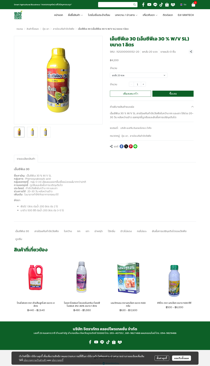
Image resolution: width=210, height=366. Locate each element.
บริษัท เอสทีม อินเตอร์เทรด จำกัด (135, 128)
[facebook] (143, 4)
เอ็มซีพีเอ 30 (22, 231)
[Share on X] (126, 146)
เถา (87, 231)
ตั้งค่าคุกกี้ (162, 358)
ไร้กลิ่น (111, 231)
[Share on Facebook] (122, 146)
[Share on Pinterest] (131, 146)
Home (20, 29)
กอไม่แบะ (142, 231)
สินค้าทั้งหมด (33, 29)
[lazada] (173, 4)
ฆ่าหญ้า (98, 231)
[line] (155, 4)
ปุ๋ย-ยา (45, 29)
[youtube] (149, 4)
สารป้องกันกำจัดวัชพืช (63, 29)
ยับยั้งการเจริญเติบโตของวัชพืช (169, 231)
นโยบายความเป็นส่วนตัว (35, 360)
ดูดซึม (18, 239)
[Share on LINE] (135, 146)
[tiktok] (161, 4)
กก (78, 231)
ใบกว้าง (68, 231)
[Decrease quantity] (131, 84)
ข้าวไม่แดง (126, 231)
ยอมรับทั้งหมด (181, 358)
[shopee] (167, 4)
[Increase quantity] (143, 84)
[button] (117, 4)
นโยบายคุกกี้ (57, 360)
